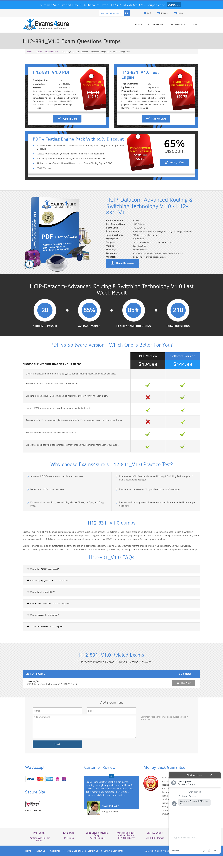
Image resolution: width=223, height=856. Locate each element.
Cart (194, 24)
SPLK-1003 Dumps (126, 838)
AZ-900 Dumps (97, 838)
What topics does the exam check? (44, 615)
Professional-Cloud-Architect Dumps (126, 834)
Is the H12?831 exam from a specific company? (49, 603)
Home (138, 24)
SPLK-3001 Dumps (155, 838)
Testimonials (177, 24)
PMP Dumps (39, 833)
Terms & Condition (74, 851)
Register (164, 13)
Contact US (93, 851)
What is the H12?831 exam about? (44, 569)
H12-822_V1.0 (33, 681)
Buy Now (186, 683)
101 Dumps (68, 833)
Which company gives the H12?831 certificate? (49, 580)
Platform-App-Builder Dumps (39, 839)
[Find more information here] (194, 812)
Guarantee (55, 851)
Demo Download (125, 263)
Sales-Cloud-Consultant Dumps (97, 834)
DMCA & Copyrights (113, 851)
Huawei (39, 52)
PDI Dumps (68, 838)
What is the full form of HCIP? (42, 592)
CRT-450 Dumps (155, 833)
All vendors (155, 24)
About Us (40, 851)
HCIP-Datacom (51, 52)
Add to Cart (70, 118)
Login (180, 13)
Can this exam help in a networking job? (46, 626)
